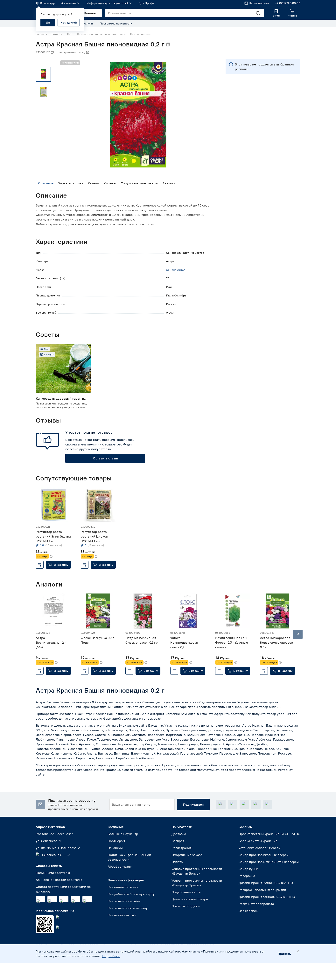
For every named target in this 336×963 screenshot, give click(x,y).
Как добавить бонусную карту (131, 894)
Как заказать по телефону (128, 908)
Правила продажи (186, 906)
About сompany (120, 866)
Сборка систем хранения (258, 841)
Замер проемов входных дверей (264, 855)
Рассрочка (247, 876)
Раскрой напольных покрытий (262, 890)
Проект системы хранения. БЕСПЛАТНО (269, 834)
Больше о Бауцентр (123, 834)
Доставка (179, 834)
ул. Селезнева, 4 (48, 841)
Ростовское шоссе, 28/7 (54, 834)
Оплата (177, 862)
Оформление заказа (187, 855)
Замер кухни (248, 869)
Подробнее (111, 956)
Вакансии (115, 848)
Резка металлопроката (256, 904)
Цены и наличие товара (190, 899)
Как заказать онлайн (124, 901)
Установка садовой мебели (260, 848)
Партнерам (116, 841)
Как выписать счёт (122, 915)
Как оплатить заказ (123, 887)
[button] (58, 565)
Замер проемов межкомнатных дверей (269, 862)
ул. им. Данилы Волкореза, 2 (58, 848)
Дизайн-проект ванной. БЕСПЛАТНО (267, 897)
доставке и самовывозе (142, 718)
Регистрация (182, 848)
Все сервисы (248, 911)
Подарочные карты (186, 892)
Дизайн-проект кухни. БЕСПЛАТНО (266, 883)
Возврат (178, 841)
